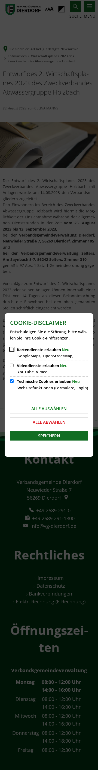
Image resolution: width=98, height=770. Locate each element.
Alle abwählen (49, 422)
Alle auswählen (49, 408)
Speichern (49, 435)
